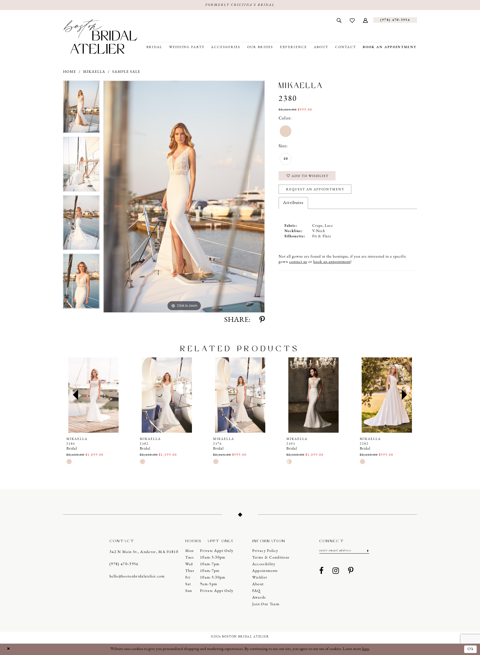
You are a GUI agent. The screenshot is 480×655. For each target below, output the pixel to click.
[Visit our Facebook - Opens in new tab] (321, 571)
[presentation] (93, 395)
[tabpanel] (81, 109)
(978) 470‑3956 (124, 564)
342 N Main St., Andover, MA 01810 (143, 552)
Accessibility (263, 564)
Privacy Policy (265, 551)
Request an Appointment (315, 189)
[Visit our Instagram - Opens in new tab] (335, 571)
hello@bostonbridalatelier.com (137, 576)
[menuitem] (339, 20)
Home (69, 72)
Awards (259, 598)
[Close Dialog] (8, 649)
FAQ (256, 591)
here (365, 649)
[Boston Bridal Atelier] (101, 36)
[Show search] (339, 20)
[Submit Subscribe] (367, 551)
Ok (471, 649)
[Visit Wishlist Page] (352, 20)
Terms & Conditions (271, 558)
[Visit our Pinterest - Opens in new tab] (351, 571)
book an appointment (332, 262)
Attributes (293, 203)
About (258, 584)
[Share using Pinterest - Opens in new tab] (262, 320)
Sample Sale (126, 72)
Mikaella (94, 72)
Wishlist (259, 578)
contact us (298, 262)
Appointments (265, 571)
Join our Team (265, 604)
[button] (365, 20)
